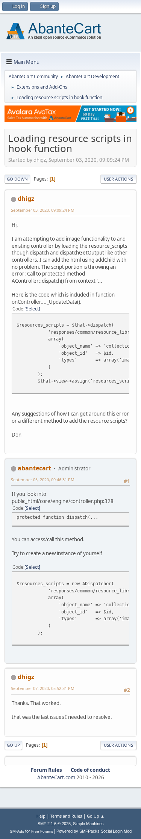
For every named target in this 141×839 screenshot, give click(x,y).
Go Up (13, 745)
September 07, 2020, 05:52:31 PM (42, 688)
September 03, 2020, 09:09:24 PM (42, 210)
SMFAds (17, 831)
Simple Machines (88, 823)
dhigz (26, 198)
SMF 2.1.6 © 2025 (54, 823)
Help (40, 816)
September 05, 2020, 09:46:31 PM (42, 479)
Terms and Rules (66, 816)
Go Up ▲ (96, 816)
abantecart (34, 468)
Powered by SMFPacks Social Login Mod (94, 831)
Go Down (17, 179)
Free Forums (42, 831)
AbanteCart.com (56, 777)
